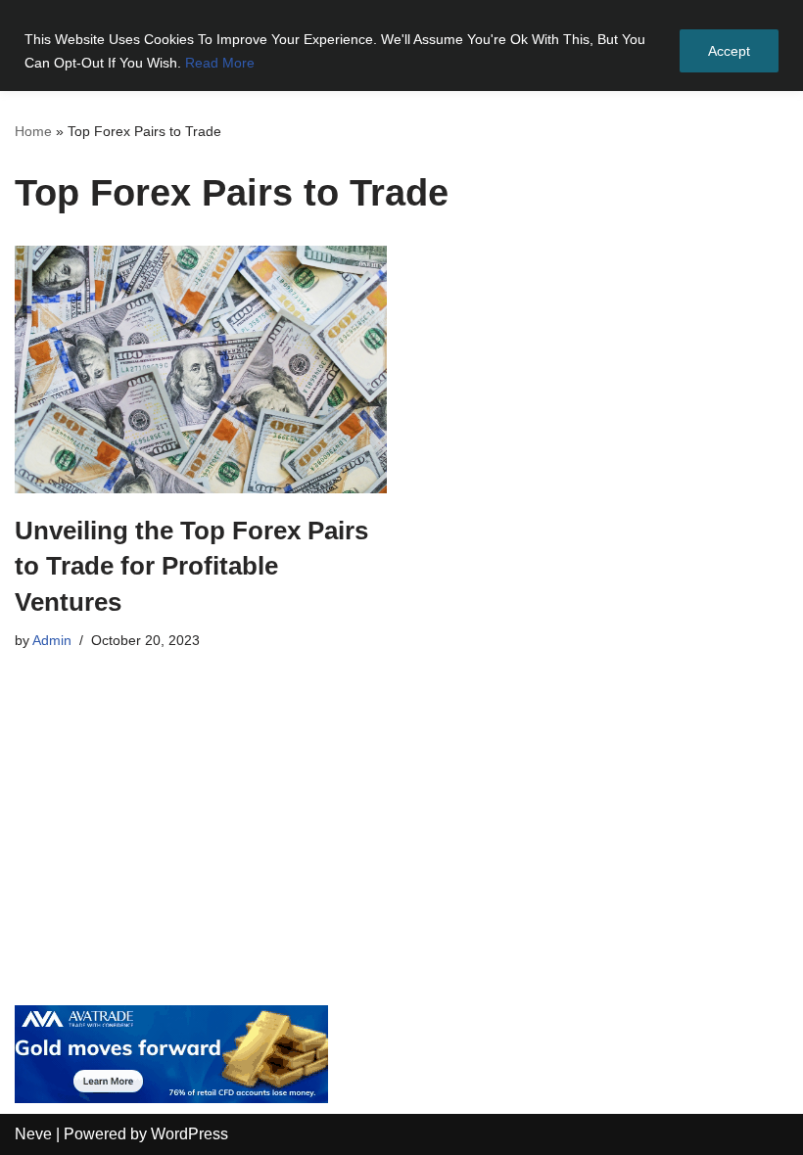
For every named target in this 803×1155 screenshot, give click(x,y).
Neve (33, 1134)
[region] (401, 45)
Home (33, 131)
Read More (220, 62)
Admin (51, 640)
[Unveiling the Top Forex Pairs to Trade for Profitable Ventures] (201, 369)
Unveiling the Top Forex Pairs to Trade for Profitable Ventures (191, 566)
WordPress (189, 1134)
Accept (729, 51)
